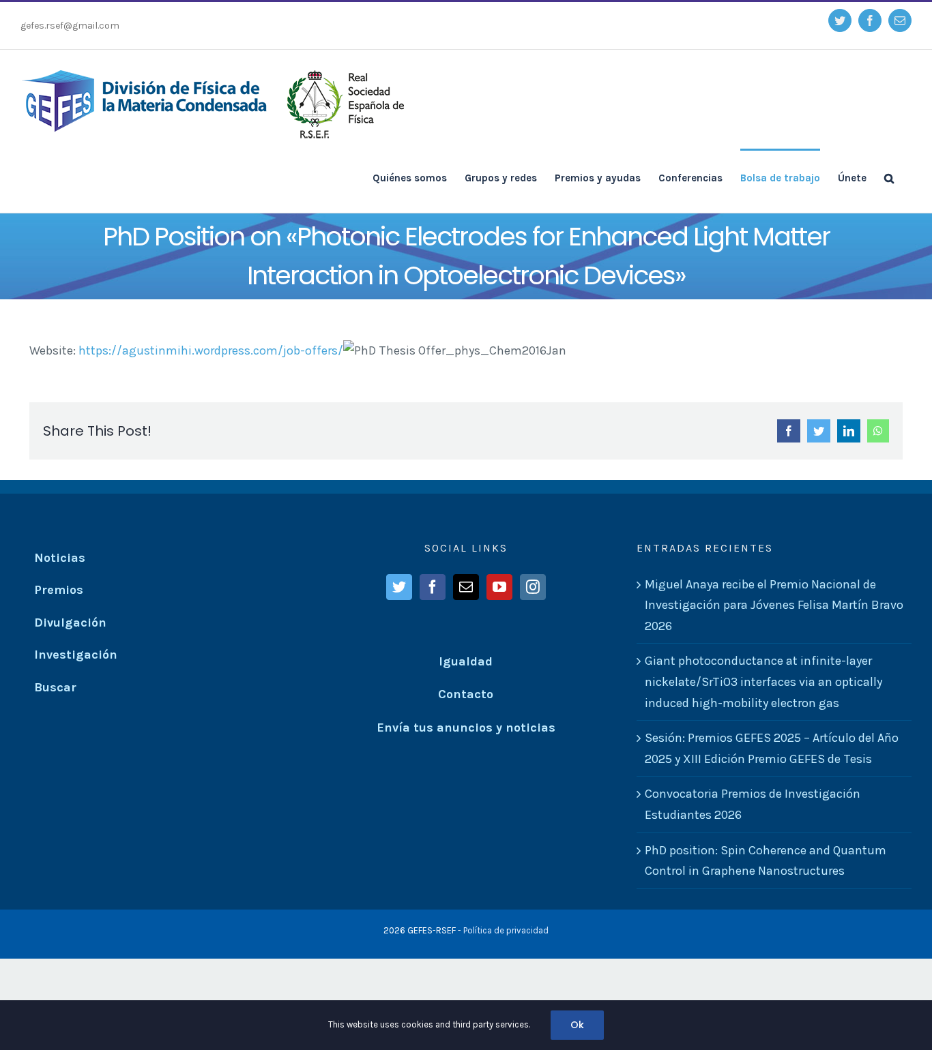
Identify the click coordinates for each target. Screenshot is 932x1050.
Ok (577, 1025)
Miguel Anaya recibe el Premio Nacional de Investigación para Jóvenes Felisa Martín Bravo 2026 (774, 605)
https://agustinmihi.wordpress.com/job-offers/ (210, 350)
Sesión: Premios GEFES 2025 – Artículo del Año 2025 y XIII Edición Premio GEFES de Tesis (772, 748)
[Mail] (466, 587)
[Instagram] (533, 587)
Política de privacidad (506, 930)
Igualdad (466, 661)
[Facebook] (433, 587)
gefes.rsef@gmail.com (69, 25)
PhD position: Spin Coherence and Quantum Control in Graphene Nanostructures (765, 861)
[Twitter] (399, 587)
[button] (889, 177)
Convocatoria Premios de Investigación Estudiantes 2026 (752, 804)
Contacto (465, 694)
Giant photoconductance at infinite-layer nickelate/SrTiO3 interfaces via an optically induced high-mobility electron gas (763, 681)
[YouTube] (499, 587)
